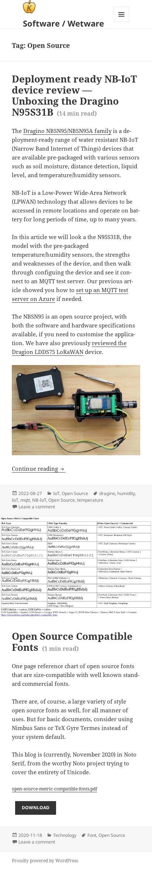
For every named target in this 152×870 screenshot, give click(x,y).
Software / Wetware (63, 23)
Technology (64, 835)
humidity (126, 493)
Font (91, 835)
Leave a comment (36, 507)
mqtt (25, 500)
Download (35, 807)
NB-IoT (39, 500)
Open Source (75, 493)
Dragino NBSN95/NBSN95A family (67, 130)
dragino (107, 493)
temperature (90, 500)
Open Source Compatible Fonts (72, 641)
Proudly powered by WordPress (45, 860)
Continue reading (38, 468)
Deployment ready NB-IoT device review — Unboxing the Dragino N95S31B (74, 95)
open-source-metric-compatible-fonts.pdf (54, 789)
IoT (56, 493)
